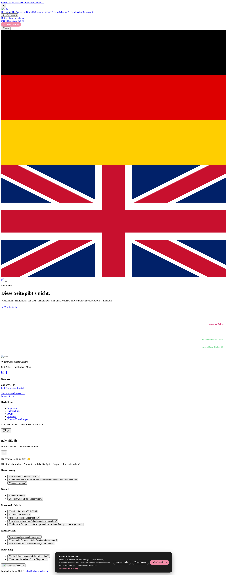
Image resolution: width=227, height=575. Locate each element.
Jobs (21, 20)
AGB (10, 413)
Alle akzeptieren (159, 562)
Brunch (34, 12)
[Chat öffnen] (6, 430)
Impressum (12, 408)
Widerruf (11, 416)
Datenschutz (13, 411)
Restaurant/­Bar (13, 12)
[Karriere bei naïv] (7, 568)
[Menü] (6, 281)
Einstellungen (140, 562)
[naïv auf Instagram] (3, 373)
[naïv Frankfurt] (4, 9)
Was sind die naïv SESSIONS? (23, 511)
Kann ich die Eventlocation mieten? (24, 537)
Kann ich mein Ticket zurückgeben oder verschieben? (33, 521)
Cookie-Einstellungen (18, 419)
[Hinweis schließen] (3, 6)
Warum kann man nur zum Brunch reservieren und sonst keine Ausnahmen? (43, 480)
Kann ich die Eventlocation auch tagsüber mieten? (31, 543)
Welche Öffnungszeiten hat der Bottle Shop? (28, 556)
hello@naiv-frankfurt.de (13, 388)
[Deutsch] (113, 163)
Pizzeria (10, 20)
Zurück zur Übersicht (14, 566)
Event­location (81, 12)
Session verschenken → (13, 393)
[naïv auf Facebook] (6, 373)
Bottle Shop (7, 18)
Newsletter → (8, 396)
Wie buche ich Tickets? (19, 514)
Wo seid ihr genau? (17, 483)
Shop (9, 15)
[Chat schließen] (4, 452)
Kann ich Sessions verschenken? (24, 518)
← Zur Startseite (9, 307)
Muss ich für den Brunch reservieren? (25, 499)
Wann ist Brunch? (17, 495)
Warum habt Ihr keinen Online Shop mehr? (28, 559)
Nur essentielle (122, 562)
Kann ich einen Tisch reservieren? (24, 476)
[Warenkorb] (3, 280)
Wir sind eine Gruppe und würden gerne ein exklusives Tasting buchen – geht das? (45, 524)
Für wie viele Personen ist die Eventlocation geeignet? (33, 540)
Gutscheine (18, 18)
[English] (113, 276)
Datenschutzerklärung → (69, 568)
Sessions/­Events (56, 12)
